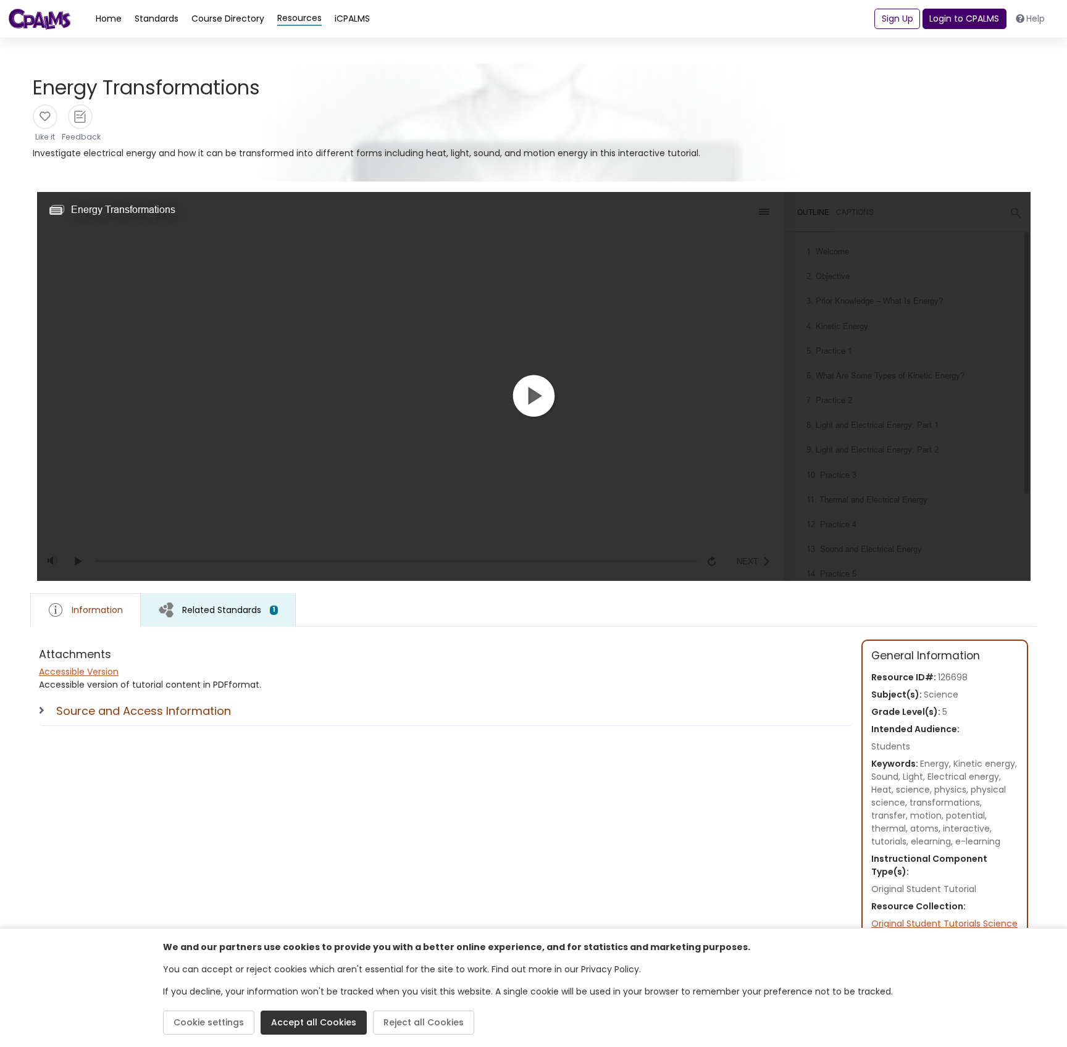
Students (890, 746)
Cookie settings (209, 1022)
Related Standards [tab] (228, 610)
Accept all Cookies (313, 1022)
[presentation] (218, 609)
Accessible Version (79, 671)
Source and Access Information (143, 711)
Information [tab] (97, 610)
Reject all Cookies (423, 1022)
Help (1035, 18)
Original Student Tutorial (923, 889)
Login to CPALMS (964, 18)
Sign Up (897, 18)
